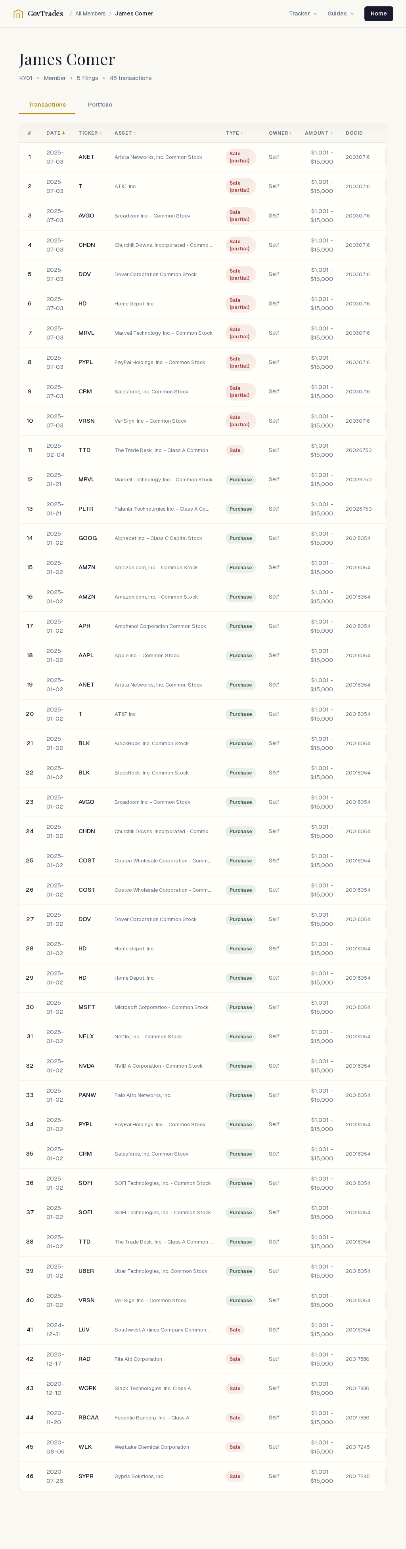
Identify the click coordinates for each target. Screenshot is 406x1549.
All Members (90, 13)
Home (379, 13)
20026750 (359, 450)
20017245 (358, 1447)
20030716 (358, 157)
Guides (337, 13)
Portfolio (100, 104)
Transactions (47, 104)
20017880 (358, 1359)
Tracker (299, 13)
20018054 (358, 538)
